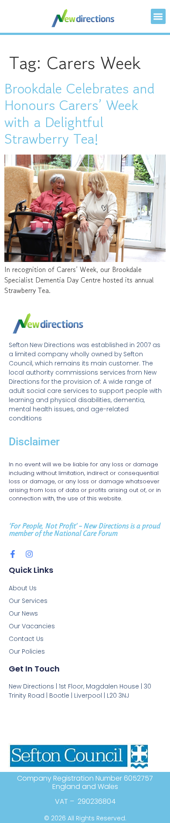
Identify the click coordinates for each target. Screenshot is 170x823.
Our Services (28, 600)
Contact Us (26, 638)
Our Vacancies (32, 626)
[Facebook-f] (13, 554)
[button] (158, 16)
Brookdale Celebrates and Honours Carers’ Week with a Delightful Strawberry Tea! (79, 114)
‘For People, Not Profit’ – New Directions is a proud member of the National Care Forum (84, 529)
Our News (23, 613)
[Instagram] (29, 554)
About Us (23, 588)
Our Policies (27, 651)
